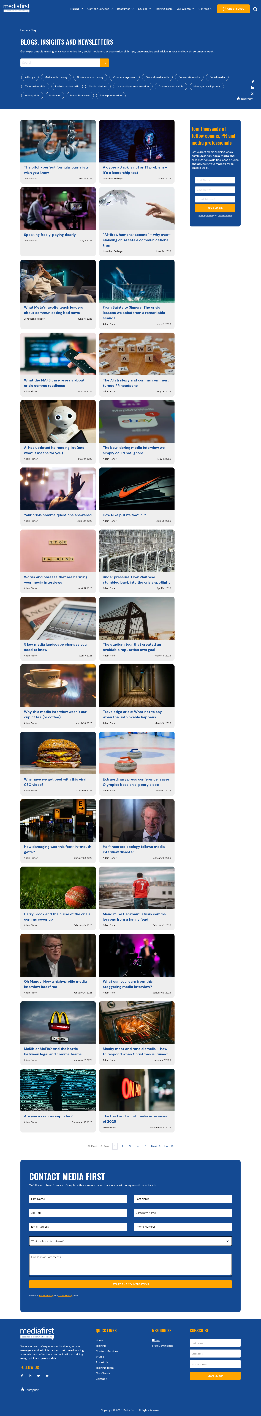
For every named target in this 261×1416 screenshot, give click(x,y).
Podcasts (54, 95)
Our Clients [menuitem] (103, 1373)
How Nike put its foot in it (124, 515)
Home (24, 30)
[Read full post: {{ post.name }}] (58, 141)
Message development (207, 86)
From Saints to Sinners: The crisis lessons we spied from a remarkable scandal (134, 312)
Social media (217, 77)
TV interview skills (35, 86)
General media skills (157, 77)
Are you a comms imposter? (48, 1116)
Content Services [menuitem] (107, 1351)
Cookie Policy (225, 215)
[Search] (104, 62)
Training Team (164, 9)
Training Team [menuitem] (105, 1368)
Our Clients (184, 9)
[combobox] (60, 62)
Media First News (80, 95)
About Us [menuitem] (102, 1362)
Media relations (98, 86)
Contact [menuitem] (101, 1379)
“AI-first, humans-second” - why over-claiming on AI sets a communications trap (137, 240)
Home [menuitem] (99, 1340)
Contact (204, 9)
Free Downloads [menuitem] (162, 1346)
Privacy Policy (206, 215)
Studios (143, 9)
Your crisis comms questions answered (58, 515)
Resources (123, 9)
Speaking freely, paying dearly (50, 234)
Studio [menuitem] (100, 1357)
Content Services (98, 9)
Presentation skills (189, 77)
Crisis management (124, 77)
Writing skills (32, 95)
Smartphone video (111, 95)
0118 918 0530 (235, 8)
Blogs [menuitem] (156, 1340)
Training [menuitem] (101, 1346)
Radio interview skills (67, 86)
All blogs (30, 77)
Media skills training (56, 77)
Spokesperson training (90, 77)
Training (74, 9)
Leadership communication (133, 86)
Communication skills (171, 86)
